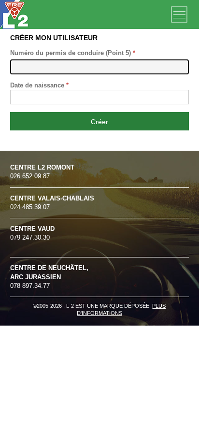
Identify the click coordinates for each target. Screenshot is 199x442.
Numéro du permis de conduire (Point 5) (72, 53)
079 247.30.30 (32, 233)
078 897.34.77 (49, 276)
